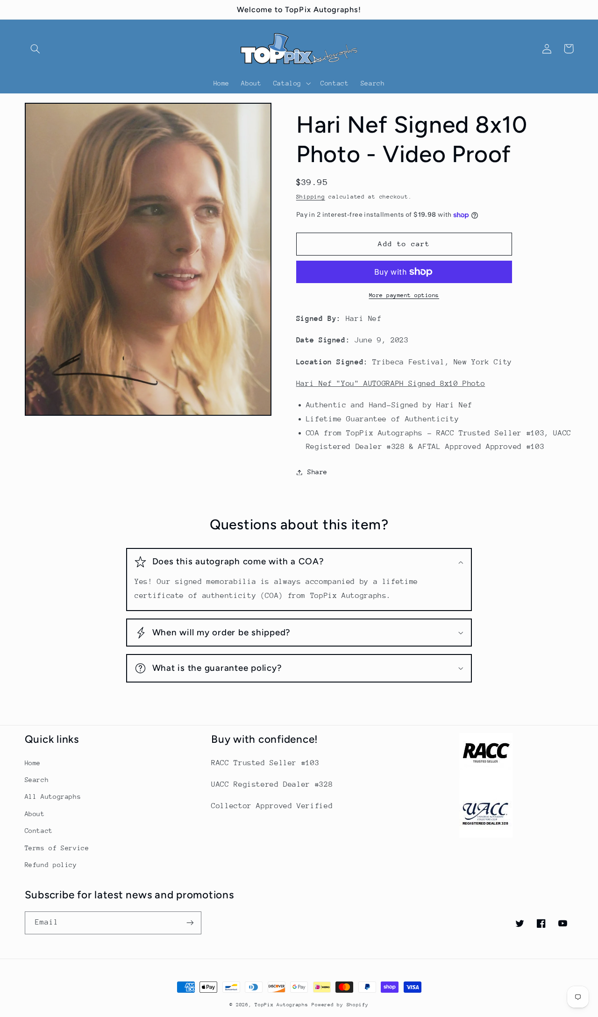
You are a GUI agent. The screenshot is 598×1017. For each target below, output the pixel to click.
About (35, 814)
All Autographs (53, 796)
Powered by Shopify (340, 1005)
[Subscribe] (189, 922)
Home (33, 763)
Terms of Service (57, 848)
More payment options (404, 295)
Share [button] (317, 472)
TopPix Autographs (281, 1005)
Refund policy (51, 864)
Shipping (310, 196)
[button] (35, 48)
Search (37, 779)
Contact (39, 830)
